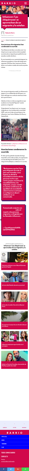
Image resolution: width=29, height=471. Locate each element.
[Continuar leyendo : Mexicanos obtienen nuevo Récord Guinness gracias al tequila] (14, 257)
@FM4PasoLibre (9, 210)
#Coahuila (13, 220)
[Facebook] (3, 469)
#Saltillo (6, 220)
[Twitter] (11, 469)
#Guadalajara (14, 218)
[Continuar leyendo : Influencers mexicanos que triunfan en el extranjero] (14, 336)
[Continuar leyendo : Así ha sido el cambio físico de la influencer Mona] (14, 297)
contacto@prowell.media (7, 461)
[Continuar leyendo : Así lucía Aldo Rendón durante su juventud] (14, 277)
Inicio (2, 40)
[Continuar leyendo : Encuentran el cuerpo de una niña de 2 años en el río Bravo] (14, 316)
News (4, 40)
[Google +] (18, 469)
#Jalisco (6, 218)
